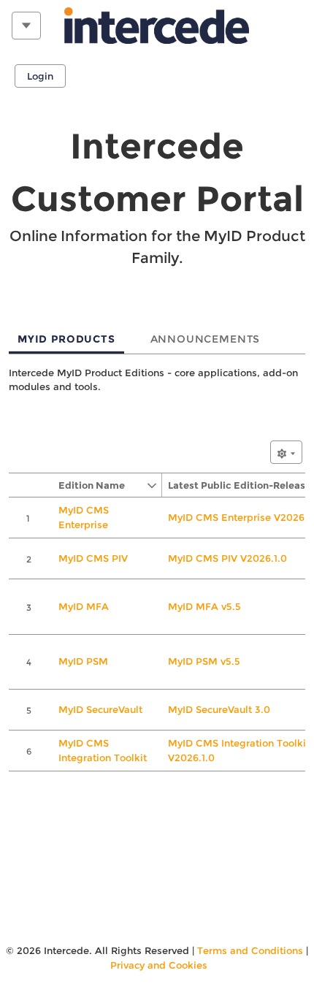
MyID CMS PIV (93, 558)
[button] (99, 485)
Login (40, 76)
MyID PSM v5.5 (204, 661)
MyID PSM (83, 661)
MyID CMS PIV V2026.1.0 (227, 558)
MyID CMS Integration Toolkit (102, 750)
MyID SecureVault (100, 709)
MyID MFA (83, 606)
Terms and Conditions (250, 950)
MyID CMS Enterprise (83, 517)
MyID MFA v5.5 (204, 606)
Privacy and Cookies (158, 965)
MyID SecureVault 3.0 (219, 709)
